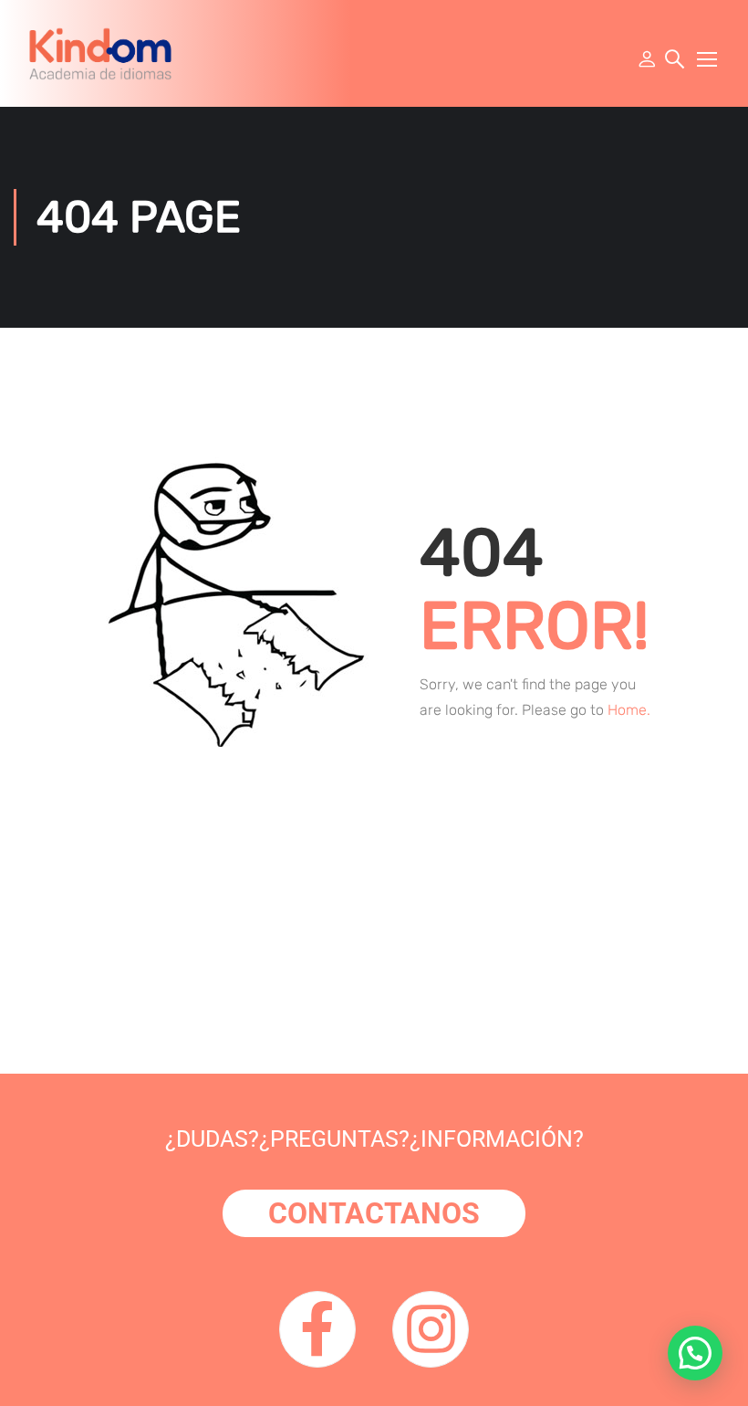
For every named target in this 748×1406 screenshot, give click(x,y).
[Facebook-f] (317, 1329)
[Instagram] (430, 1329)
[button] (695, 1353)
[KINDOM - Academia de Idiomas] (100, 53)
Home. (629, 710)
